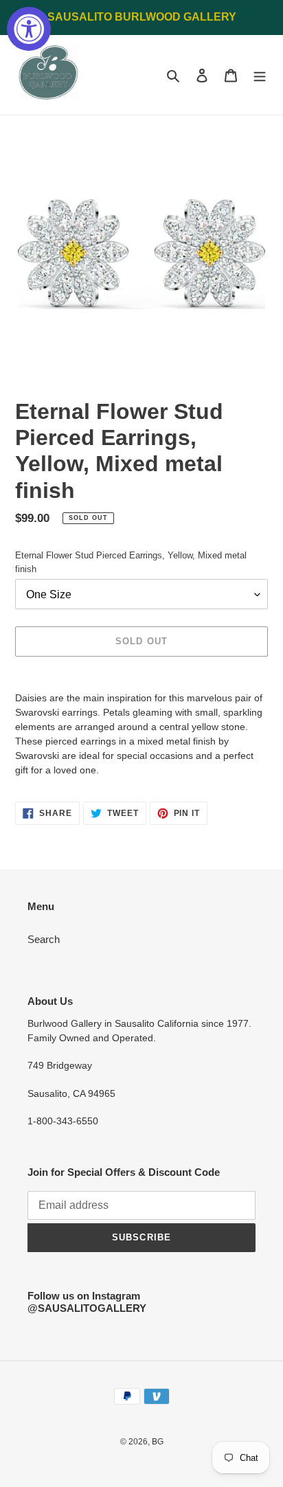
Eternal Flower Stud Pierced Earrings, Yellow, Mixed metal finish (131, 562)
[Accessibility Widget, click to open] (29, 29)
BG (157, 1441)
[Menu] (259, 75)
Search (43, 939)
